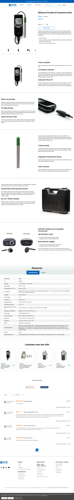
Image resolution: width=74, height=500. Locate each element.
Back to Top (37, 451)
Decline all (10, 498)
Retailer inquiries (40, 474)
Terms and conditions (10, 487)
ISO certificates (20, 467)
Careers (19, 465)
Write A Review (44, 387)
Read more (47, 417)
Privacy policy (20, 487)
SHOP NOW (45, 1)
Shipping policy (39, 473)
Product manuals (21, 478)
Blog (56, 467)
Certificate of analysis (21, 475)
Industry (29, 4)
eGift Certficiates (58, 472)
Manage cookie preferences (40, 487)
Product (22, 4)
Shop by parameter (59, 464)
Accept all (4, 498)
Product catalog (58, 470)
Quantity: (39, 24)
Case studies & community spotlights (24, 469)
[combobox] (9, 395)
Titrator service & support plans (42, 476)
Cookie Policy (45, 495)
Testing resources (59, 465)
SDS (59, 4)
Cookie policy (28, 487)
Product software (21, 473)
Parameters (38, 4)
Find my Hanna (39, 471)
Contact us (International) (41, 469)
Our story (19, 464)
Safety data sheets (21, 477)
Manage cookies (18, 498)
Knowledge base (58, 469)
